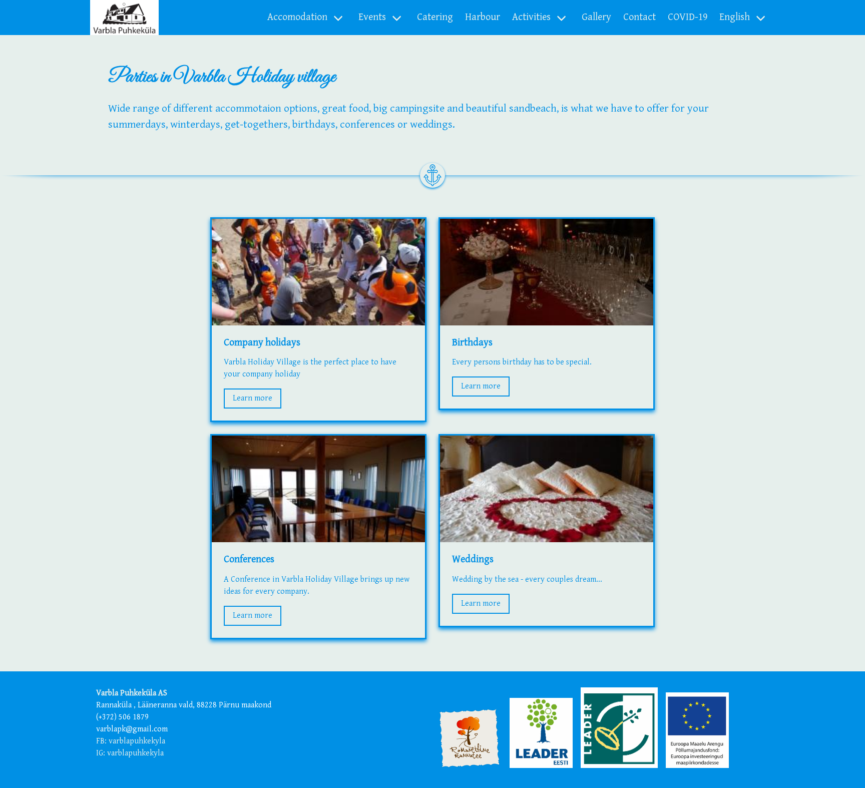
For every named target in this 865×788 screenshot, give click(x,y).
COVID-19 (687, 17)
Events (372, 17)
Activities (531, 17)
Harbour (482, 17)
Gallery (596, 17)
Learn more (252, 398)
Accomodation (297, 17)
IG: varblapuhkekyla (130, 753)
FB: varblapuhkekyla (130, 741)
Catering (435, 17)
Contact (639, 17)
